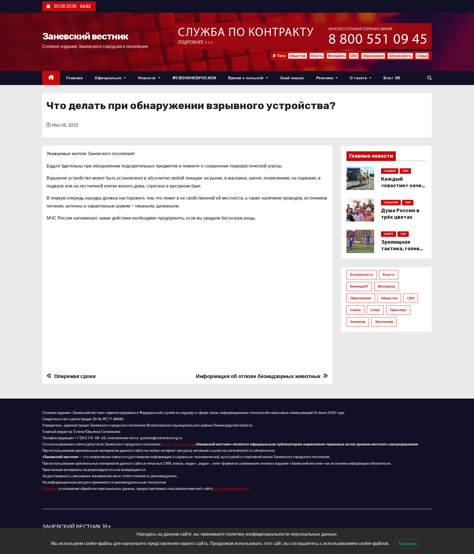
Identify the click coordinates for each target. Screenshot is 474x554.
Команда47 (359, 286)
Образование (373, 55)
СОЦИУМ (390, 171)
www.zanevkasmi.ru (231, 488)
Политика (50, 488)
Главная (74, 78)
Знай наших (292, 78)
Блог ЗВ (391, 78)
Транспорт (398, 310)
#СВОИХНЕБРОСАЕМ (194, 78)
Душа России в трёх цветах (400, 214)
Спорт (375, 310)
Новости (147, 78)
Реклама (325, 78)
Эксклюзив (384, 321)
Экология (357, 321)
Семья (422, 55)
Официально (109, 78)
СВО (353, 55)
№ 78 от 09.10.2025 (177, 444)
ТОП (405, 171)
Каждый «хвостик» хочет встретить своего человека (403, 189)
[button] (429, 78)
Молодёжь (336, 55)
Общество (297, 55)
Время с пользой (246, 78)
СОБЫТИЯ (391, 202)
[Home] (51, 78)
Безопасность (400, 55)
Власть (317, 55)
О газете (359, 78)
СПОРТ (388, 234)
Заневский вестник (85, 36)
